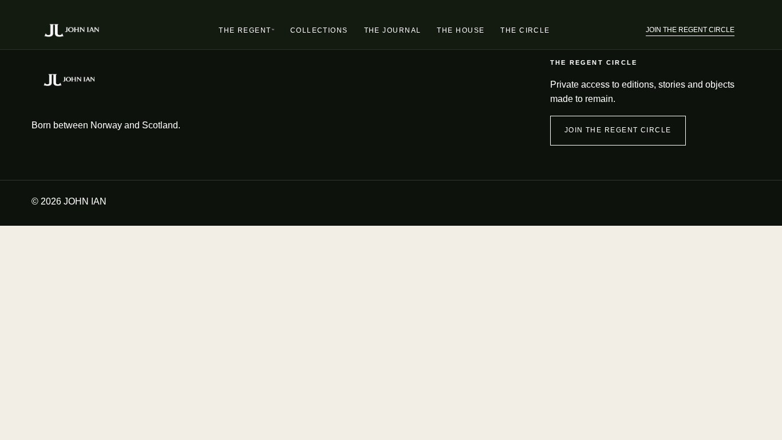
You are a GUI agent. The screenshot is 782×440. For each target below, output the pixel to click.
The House (460, 30)
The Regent (246, 33)
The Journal (392, 30)
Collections (319, 30)
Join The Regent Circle (690, 30)
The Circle (525, 30)
